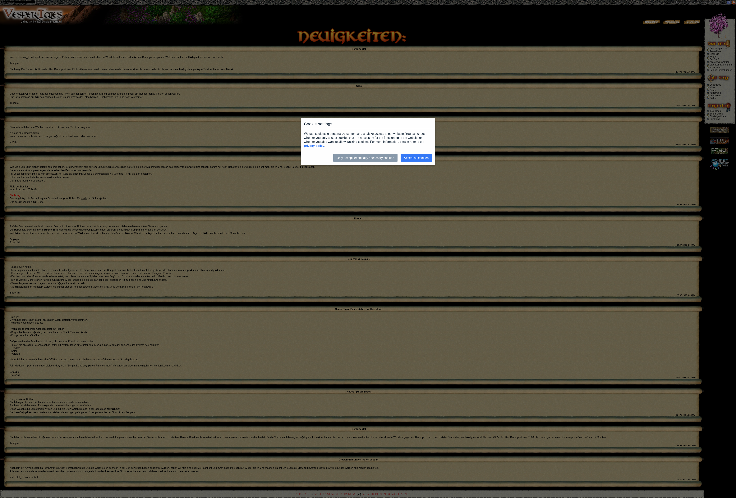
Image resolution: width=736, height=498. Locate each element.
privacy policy (314, 145)
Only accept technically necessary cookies (365, 157)
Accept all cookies (416, 157)
